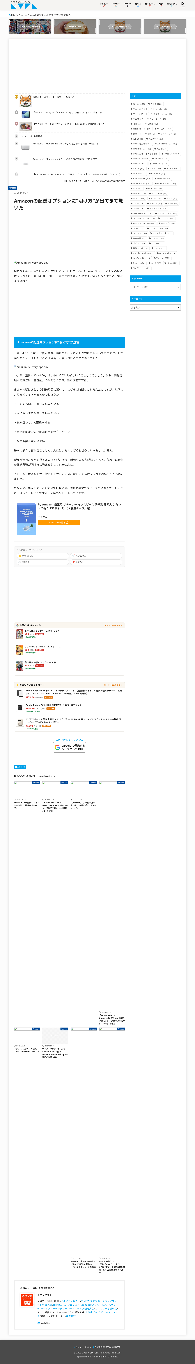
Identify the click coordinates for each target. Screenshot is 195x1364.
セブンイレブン (167, 213)
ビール (139, 104)
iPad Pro (173, 168)
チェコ (138, 119)
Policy (88, 1347)
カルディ (157, 238)
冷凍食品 (139, 238)
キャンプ (168, 223)
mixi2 (156, 263)
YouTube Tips (142, 258)
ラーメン (140, 233)
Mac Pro (139, 193)
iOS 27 (155, 168)
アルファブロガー (70, 1300)
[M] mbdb (112, 1356)
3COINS (157, 243)
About (79, 1347)
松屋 (156, 198)
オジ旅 (89, 1312)
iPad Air (139, 173)
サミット (159, 248)
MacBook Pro (166, 183)
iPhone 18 (141, 158)
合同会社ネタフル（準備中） (108, 1347)
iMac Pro (139, 198)
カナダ (156, 104)
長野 (137, 124)
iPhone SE (160, 163)
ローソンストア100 (144, 223)
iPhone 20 (139, 163)
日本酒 (152, 124)
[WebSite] (43, 1323)
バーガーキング (142, 213)
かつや (138, 203)
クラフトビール (162, 114)
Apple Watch (142, 178)
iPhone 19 (161, 158)
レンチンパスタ (158, 228)
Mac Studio (159, 193)
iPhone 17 (172, 154)
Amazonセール (167, 143)
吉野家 (173, 203)
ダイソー (139, 243)
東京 (137, 134)
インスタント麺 (162, 233)
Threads (163, 258)
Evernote (160, 109)
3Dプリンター (141, 268)
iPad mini (158, 173)
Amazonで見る (57, 522)
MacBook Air (142, 183)
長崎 (151, 134)
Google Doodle (143, 253)
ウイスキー (164, 129)
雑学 (162, 148)
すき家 (138, 208)
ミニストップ (168, 134)
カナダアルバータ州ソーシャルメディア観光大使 (67, 1308)
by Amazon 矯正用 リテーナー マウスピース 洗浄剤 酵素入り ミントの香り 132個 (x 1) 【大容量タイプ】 (79, 506)
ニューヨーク (157, 119)
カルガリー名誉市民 (106, 1308)
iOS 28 (138, 139)
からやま (155, 203)
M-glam (100, 1356)
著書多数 (71, 1316)
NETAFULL (93, 1352)
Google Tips (167, 253)
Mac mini (155, 188)
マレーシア (140, 114)
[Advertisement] (69, 65)
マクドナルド (158, 208)
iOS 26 (138, 168)
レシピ (138, 228)
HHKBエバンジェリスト (66, 1304)
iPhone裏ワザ (142, 143)
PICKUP (156, 139)
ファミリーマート (144, 218)
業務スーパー (140, 248)
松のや (172, 198)
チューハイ (140, 109)
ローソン (167, 218)
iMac (137, 188)
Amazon (22, 15)
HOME (13, 15)
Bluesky (139, 263)
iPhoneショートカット (145, 154)
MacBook (164, 178)
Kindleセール (142, 148)
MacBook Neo (142, 129)
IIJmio (172, 263)
